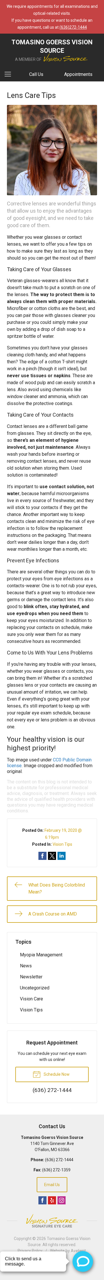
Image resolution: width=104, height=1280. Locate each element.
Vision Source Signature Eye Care (52, 1221)
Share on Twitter (52, 856)
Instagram (61, 1200)
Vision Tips (62, 844)
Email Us (52, 1184)
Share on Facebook (42, 856)
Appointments (78, 74)
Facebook (42, 1200)
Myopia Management (41, 955)
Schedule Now (56, 1074)
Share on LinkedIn (61, 856)
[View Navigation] (9, 74)
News (26, 966)
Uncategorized (34, 988)
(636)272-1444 (73, 27)
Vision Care (31, 999)
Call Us (36, 74)
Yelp (52, 1200)
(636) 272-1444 (59, 1159)
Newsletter (31, 977)
